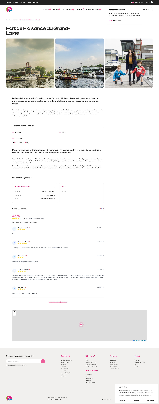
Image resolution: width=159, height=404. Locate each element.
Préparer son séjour (92, 9)
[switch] (132, 2)
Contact (137, 366)
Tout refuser (122, 400)
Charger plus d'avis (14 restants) (58, 302)
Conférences (113, 366)
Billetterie (35, 2)
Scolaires (15, 2)
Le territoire (64, 376)
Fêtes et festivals (114, 368)
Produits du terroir (90, 382)
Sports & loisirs (65, 368)
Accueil (8, 19)
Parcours (63, 370)
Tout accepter (150, 400)
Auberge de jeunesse (91, 364)
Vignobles (88, 380)
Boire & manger (67, 9)
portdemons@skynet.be (48, 198)
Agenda (55, 9)
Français (147, 2)
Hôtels (87, 360)
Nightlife (63, 366)
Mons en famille (65, 374)
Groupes (8, 2)
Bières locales (89, 378)
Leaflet (135, 340)
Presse (29, 2)
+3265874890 (51, 195)
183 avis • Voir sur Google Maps (35, 218)
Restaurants (89, 374)
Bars (87, 376)
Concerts (112, 362)
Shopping (63, 364)
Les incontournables (66, 360)
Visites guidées (114, 364)
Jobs (136, 364)
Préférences (137, 400)
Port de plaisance (66, 372)
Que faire (46, 9)
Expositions (113, 360)
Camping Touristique (91, 366)
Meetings (22, 2)
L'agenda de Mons (144, 9)
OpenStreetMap (142, 340)
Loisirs (15, 19)
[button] (81, 324)
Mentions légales (106, 399)
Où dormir (79, 9)
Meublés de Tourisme (91, 362)
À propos (137, 360)
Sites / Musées (65, 362)
